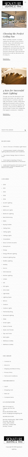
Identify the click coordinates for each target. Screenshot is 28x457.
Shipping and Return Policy (12, 369)
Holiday (5, 264)
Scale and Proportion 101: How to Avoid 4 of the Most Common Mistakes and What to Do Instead (13, 166)
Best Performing (7, 217)
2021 (4, 188)
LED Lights (6, 286)
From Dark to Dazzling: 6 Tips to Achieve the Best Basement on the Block (13, 160)
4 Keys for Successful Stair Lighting (13, 92)
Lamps (5, 279)
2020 (4, 184)
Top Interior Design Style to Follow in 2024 (13, 156)
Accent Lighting (7, 203)
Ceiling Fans (6, 228)
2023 (4, 195)
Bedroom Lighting (8, 213)
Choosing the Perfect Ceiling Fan (13, 35)
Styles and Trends (8, 330)
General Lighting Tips (9, 257)
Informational (7, 272)
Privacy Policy (8, 372)
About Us (7, 365)
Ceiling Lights (7, 232)
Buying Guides (7, 224)
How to (5, 268)
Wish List (6, 393)
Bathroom (6, 206)
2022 (4, 192)
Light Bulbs (6, 293)
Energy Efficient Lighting (10, 253)
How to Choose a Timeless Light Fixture (14, 146)
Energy (5, 250)
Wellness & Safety (8, 341)
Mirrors (5, 301)
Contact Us (7, 361)
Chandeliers (6, 239)
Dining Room (7, 246)
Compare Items (9, 397)
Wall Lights (6, 337)
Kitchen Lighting (7, 275)
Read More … (6, 59)
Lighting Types (7, 297)
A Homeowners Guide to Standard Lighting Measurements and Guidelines (13, 151)
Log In (6, 386)
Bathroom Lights (8, 210)
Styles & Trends (7, 326)
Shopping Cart (8, 390)
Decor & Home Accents (10, 242)
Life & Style (6, 290)
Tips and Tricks (7, 333)
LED (4, 282)
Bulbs (4, 221)
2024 (4, 199)
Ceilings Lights (7, 235)
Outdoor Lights (7, 308)
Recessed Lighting (8, 315)
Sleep (4, 319)
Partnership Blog (8, 311)
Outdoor (5, 304)
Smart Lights (6, 322)
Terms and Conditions (10, 376)
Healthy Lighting (7, 261)
